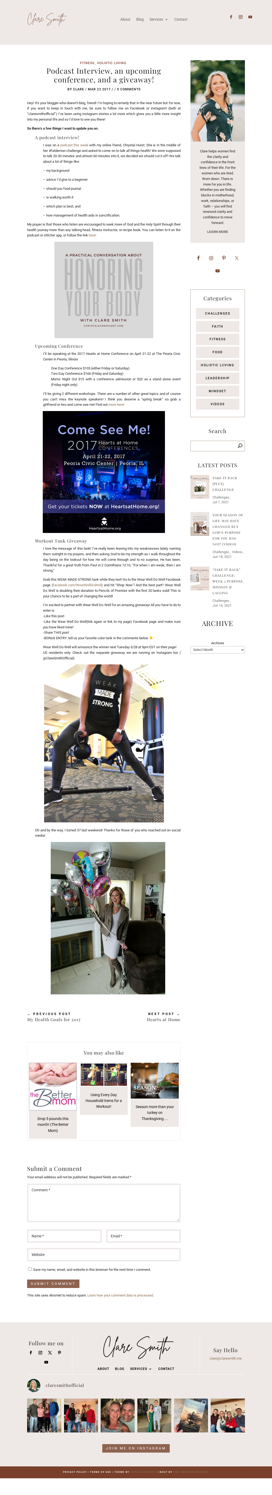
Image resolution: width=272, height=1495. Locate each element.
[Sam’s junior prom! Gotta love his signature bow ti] (154, 1415)
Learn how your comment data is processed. (120, 1295)
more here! (116, 405)
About (103, 1369)
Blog (119, 1369)
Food (217, 352)
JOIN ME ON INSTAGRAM (136, 1448)
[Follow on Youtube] (250, 17)
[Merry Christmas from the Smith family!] (44, 1415)
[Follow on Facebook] (231, 17)
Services (138, 1369)
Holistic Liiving (111, 63)
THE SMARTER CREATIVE (191, 1472)
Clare (78, 89)
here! (93, 235)
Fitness (87, 63)
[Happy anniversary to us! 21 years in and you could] (118, 1415)
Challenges (217, 313)
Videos (218, 404)
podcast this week (74, 145)
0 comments (129, 89)
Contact (166, 1369)
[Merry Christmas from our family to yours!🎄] (81, 1415)
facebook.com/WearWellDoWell (77, 585)
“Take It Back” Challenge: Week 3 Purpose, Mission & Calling (228, 581)
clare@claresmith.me (226, 1358)
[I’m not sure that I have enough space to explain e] (191, 1415)
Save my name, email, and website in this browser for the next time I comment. (92, 1270)
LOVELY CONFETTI (143, 1472)
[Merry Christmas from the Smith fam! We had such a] (228, 1415)
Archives (217, 643)
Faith (217, 326)
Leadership (218, 378)
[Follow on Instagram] (240, 17)
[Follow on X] (50, 1352)
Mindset (217, 391)
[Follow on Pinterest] (59, 1352)
